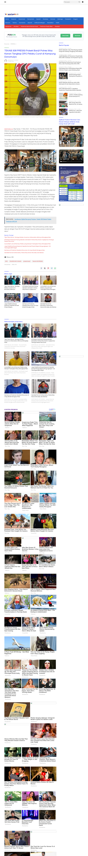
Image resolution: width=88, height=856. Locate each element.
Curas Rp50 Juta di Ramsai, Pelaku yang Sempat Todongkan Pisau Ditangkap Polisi (27, 243)
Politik (57, 22)
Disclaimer (8, 26)
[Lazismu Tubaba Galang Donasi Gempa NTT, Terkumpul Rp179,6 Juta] (63, 96)
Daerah (38, 19)
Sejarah (30, 22)
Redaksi (57, 26)
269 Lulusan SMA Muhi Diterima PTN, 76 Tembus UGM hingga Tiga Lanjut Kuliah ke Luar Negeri (76, 103)
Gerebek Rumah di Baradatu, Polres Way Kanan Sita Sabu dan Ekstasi (24, 252)
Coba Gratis (65, 35)
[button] (79, 2)
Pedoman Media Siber (46, 26)
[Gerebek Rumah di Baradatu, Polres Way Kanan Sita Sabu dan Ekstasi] (48, 297)
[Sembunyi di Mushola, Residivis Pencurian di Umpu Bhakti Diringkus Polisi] (30, 297)
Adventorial (21, 19)
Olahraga (60, 19)
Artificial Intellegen (39, 22)
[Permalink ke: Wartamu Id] (5, 60)
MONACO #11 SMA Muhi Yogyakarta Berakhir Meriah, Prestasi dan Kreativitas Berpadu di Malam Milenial (75, 111)
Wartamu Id (10, 60)
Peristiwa (45, 19)
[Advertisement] (44, 9)
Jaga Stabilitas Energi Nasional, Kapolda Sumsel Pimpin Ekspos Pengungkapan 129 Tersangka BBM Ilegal (27, 247)
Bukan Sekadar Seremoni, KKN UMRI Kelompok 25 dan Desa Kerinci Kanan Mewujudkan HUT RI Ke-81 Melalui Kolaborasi (69, 83)
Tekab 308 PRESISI (37, 261)
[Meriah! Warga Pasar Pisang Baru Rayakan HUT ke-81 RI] (63, 76)
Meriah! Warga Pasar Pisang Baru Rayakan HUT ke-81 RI (76, 75)
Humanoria (22, 22)
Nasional (13, 19)
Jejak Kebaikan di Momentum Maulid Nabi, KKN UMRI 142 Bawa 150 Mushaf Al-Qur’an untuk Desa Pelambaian (70, 56)
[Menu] (5, 2)
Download (77, 35)
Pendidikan (50, 22)
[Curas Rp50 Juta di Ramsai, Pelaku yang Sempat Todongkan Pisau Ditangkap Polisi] (48, 280)
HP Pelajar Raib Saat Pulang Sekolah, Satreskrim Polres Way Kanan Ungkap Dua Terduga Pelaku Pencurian (29, 240)
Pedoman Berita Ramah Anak (29, 26)
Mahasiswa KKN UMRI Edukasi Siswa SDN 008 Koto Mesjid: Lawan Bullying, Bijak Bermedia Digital (70, 69)
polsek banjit (26, 261)
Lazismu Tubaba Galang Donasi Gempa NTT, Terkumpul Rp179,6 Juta (75, 95)
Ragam (75, 19)
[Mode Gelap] (83, 2)
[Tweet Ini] (44, 268)
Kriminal (52, 19)
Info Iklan (16, 26)
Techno (15, 22)
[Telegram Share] (51, 268)
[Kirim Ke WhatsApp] (55, 268)
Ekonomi (7, 22)
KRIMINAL (6, 47)
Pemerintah (30, 19)
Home (7, 19)
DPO (6, 261)
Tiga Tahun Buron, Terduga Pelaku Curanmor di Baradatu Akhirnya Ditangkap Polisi (27, 237)
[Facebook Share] (41, 268)
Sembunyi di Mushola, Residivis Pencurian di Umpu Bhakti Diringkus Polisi (24, 250)
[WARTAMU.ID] (11, 14)
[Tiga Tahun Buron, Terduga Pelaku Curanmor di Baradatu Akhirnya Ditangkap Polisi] (12, 280)
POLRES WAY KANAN (15, 261)
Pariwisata (68, 19)
